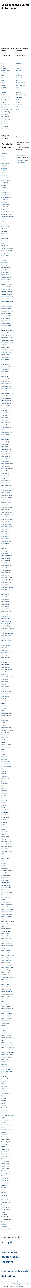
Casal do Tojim (5, 616)
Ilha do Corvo (5, 129)
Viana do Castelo (5, 97)
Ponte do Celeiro (5, 875)
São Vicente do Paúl (6, 1093)
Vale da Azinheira (6, 1137)
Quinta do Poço (5, 1020)
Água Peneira (5, 163)
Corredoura (4, 720)
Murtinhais (4, 827)
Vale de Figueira (5, 1154)
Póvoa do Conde (5, 895)
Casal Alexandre (5, 357)
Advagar (3, 161)
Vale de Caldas (5, 1149)
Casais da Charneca (6, 289)
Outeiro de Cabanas (6, 846)
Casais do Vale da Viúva (7, 330)
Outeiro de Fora (5, 849)
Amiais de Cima (5, 207)
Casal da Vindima (6, 485)
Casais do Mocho (6, 325)
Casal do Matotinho (6, 577)
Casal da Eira (4, 417)
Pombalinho (4, 868)
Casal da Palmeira (6, 459)
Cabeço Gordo (5, 255)
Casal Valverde (5, 696)
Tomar (18, 102)
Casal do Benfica (5, 536)
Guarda (3, 80)
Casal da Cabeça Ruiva (7, 393)
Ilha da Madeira (5, 104)
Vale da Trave (5, 1144)
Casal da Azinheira (6, 383)
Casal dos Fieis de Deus (7, 628)
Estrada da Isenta (6, 744)
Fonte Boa (4, 759)
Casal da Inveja (5, 444)
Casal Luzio (4, 660)
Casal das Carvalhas (6, 495)
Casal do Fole (5, 563)
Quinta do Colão (5, 1006)
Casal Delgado (5, 529)
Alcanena (18, 63)
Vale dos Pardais (5, 1173)
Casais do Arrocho (6, 320)
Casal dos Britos (5, 623)
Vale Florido (4, 1178)
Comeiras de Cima (6, 715)
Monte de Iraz (5, 812)
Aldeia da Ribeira (6, 178)
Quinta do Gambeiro (7, 1008)
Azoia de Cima (5, 228)
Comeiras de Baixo (6, 713)
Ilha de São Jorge (5, 119)
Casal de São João (6, 524)
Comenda (4, 718)
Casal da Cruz (5, 415)
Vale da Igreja (5, 1139)
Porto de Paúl (5, 878)
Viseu (2, 102)
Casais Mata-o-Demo (7, 340)
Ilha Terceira (4, 114)
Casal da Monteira (6, 456)
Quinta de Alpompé (6, 958)
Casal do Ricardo (5, 609)
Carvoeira (4, 262)
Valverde (3, 1192)
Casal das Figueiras (6, 500)
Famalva (3, 752)
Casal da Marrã (5, 454)
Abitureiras (4, 153)
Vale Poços (4, 1185)
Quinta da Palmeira (6, 936)
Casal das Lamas (5, 502)
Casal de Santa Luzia (6, 517)
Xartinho (3, 1224)
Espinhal (3, 740)
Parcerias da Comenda (7, 856)
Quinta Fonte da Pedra (7, 1052)
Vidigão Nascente (6, 1207)
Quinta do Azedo (6, 989)
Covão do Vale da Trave (7, 730)
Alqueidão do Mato (6, 195)
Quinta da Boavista (6, 904)
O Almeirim (4, 832)
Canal (2, 258)
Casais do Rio (5, 328)
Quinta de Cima (5, 962)
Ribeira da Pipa (5, 1069)
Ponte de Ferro (5, 873)
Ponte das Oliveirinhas (7, 870)
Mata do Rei (4, 800)
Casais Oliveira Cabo (7, 350)
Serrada (3, 1098)
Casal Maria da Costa (7, 662)
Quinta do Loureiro (6, 1016)
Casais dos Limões (6, 335)
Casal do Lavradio (6, 570)
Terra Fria (4, 1110)
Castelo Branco (5, 70)
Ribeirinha (4, 1076)
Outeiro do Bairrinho (7, 851)
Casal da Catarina (6, 400)
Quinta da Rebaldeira (7, 941)
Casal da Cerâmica (6, 403)
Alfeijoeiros (4, 182)
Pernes (3, 861)
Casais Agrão (4, 265)
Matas (3, 802)
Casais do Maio (5, 323)
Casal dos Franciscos (7, 633)
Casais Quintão (5, 354)
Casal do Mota (5, 589)
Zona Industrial (5, 1229)
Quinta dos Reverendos (7, 1047)
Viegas (3, 1212)
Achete (3, 158)
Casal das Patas (5, 505)
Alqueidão (4, 192)
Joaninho (3, 781)
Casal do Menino (6, 582)
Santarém (4, 92)
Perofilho (3, 863)
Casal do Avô (5, 531)
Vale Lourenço (5, 1180)
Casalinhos (4, 701)
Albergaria (4, 165)
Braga (3, 66)
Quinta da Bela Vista (6, 902)
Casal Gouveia (5, 650)
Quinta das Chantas (6, 953)
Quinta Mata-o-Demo (7, 1054)
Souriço (3, 1105)
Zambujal (4, 1226)
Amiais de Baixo (5, 204)
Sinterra (3, 1100)
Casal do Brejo (5, 538)
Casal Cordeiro (5, 374)
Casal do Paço (5, 597)
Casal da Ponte (5, 461)
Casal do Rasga (5, 604)
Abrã (2, 156)
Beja (2, 63)
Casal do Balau (5, 534)
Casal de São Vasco (6, 526)
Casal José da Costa (6, 652)
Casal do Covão (5, 558)
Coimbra (3, 73)
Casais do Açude (5, 318)
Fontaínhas (4, 756)
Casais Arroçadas (6, 267)
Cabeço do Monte (6, 253)
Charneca (4, 708)
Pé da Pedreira (5, 858)
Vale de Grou (5, 1156)
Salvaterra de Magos (21, 95)
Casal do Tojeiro (5, 614)
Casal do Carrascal (6, 541)
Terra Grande (5, 1113)
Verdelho (3, 1205)
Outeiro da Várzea (6, 841)
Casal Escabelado (6, 645)
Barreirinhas (4, 238)
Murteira (3, 824)
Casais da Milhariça (6, 306)
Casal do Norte (5, 594)
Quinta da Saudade (6, 943)
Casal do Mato (5, 575)
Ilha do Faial (4, 124)
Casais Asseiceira (6, 270)
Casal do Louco (5, 572)
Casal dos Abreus (6, 621)
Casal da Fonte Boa (6, 432)
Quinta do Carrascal (6, 996)
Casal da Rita (4, 471)
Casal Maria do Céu (6, 664)
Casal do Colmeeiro (6, 555)
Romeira (3, 1083)
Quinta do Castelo (6, 999)
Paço (2, 853)
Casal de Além (5, 509)
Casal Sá (3, 684)
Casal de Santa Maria (7, 519)
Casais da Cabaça (6, 284)
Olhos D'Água (5, 836)
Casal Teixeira (5, 686)
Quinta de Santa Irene (7, 967)
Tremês (3, 1122)
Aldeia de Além (5, 180)
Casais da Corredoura (7, 294)
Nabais (3, 829)
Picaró (3, 865)
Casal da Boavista (6, 391)
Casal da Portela (5, 466)
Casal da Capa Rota (6, 398)
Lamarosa (4, 786)
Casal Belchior (5, 359)
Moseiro (3, 819)
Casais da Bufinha (6, 282)
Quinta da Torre (5, 950)
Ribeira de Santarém (6, 1071)
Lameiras (3, 788)
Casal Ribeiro (5, 681)
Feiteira (3, 754)
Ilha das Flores (5, 126)
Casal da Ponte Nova (7, 463)
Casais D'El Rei (5, 274)
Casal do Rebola (5, 606)
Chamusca (19, 75)
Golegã (18, 87)
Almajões (4, 187)
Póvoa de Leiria (5, 890)
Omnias (3, 839)
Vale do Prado (5, 1168)
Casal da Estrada (5, 422)
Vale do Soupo (5, 1171)
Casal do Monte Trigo (7, 587)
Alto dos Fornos (5, 202)
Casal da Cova (5, 413)
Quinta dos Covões (6, 1042)
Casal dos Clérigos (6, 626)
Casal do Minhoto (6, 585)
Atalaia (3, 221)
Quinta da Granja (6, 924)
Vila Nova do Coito (6, 1219)
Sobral (3, 1103)
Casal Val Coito (5, 689)
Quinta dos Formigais (7, 1045)
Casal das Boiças (5, 492)
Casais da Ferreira (6, 299)
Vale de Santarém (6, 1159)
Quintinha (4, 1064)
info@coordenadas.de (17, 1286)
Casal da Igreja (5, 442)
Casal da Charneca (6, 405)
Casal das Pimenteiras (7, 507)
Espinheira (4, 742)
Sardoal (18, 99)
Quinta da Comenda (6, 914)
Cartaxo (18, 73)
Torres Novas (19, 104)
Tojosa (3, 1117)
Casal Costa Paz (5, 379)
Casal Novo (4, 674)
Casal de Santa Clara (6, 512)
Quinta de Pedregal (6, 965)
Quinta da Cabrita (6, 907)
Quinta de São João (6, 970)
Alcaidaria (4, 168)
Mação (18, 90)
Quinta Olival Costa (6, 1057)
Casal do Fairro (5, 560)
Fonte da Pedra (5, 761)
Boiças (3, 243)
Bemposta (4, 241)
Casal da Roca (5, 473)
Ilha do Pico (4, 121)
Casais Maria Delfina (7, 337)
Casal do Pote (5, 601)
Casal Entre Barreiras (7, 643)
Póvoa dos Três (5, 897)
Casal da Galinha (5, 439)
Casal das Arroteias (6, 490)
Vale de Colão (5, 1151)
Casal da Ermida (5, 420)
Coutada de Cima (6, 727)
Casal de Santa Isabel (7, 514)
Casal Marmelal (5, 667)
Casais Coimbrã (5, 272)
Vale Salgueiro (5, 1188)
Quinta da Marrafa (6, 928)
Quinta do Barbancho (7, 991)
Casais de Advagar (6, 313)
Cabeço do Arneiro (6, 250)
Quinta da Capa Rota (7, 909)
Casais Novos (5, 347)
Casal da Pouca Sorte (7, 468)
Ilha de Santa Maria (6, 109)
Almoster (3, 190)
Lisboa (3, 85)
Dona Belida (4, 737)
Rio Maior (19, 92)
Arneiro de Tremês (6, 214)
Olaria (3, 834)
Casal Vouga (4, 698)
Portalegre (4, 87)
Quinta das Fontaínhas (7, 955)
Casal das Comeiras (6, 497)
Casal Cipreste (5, 369)
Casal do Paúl (5, 599)
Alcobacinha (4, 175)
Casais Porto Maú (6, 352)
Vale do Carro (5, 1163)
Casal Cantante (5, 364)
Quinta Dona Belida (6, 1033)
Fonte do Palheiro (6, 766)
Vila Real (3, 99)
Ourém (18, 109)
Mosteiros (4, 822)
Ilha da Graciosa (5, 116)
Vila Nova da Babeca (7, 1217)
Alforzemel (4, 185)
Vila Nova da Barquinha (22, 107)
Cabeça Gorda (5, 245)
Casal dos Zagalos (6, 640)
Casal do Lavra (5, 568)
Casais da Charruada (7, 291)
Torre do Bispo (5, 1120)
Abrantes (18, 61)
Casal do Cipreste (6, 553)
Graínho (3, 773)
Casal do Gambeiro (6, 565)
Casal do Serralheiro (6, 611)
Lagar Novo (4, 783)
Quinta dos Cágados (6, 1035)
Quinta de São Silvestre (7, 977)
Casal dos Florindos (6, 631)
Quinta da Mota (5, 933)
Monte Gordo (5, 815)
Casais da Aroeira (6, 277)
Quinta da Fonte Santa (7, 921)
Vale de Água (5, 1146)
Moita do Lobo (5, 810)
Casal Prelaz (4, 679)
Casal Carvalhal (5, 367)
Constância (19, 78)
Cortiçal (3, 725)
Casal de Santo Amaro (7, 522)
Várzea (3, 1197)
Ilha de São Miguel (6, 112)
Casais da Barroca (6, 279)
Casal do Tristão (5, 618)
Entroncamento (20, 82)
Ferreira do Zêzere (21, 85)
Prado (3, 899)
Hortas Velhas (5, 778)
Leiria (2, 82)
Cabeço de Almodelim (7, 248)
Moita (3, 807)
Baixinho (3, 236)
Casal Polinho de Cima (7, 677)
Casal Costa (4, 376)
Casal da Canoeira (6, 396)
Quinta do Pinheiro (6, 1018)
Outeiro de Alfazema (7, 844)
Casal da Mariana (6, 449)
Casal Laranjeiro (5, 657)
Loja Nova (4, 790)
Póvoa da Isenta (5, 882)
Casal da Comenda (6, 410)
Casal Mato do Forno (7, 672)
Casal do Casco (5, 543)
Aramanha (4, 209)
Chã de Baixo (5, 706)
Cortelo (3, 723)
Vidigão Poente (5, 1209)
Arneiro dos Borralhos (7, 216)
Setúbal (3, 95)
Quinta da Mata (5, 931)
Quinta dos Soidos (6, 1050)
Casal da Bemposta (6, 388)
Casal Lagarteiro (5, 655)
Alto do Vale (4, 199)
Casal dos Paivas (5, 638)
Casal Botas (4, 362)
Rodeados (4, 1081)
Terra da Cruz (5, 1108)
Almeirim (18, 66)
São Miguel (4, 1091)
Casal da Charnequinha (7, 408)
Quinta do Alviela (6, 987)
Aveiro (3, 61)
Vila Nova (4, 1214)
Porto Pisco (4, 880)
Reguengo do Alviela (7, 1067)
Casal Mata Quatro (6, 669)
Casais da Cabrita (6, 287)
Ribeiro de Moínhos (6, 1079)
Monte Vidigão (5, 817)
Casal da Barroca (6, 386)
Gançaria (3, 771)
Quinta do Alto (5, 984)
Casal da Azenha (5, 381)
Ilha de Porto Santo (6, 107)
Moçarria (3, 805)
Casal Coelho (4, 371)
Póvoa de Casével (6, 887)
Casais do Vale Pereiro (7, 333)
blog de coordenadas (23, 1284)
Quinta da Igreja (5, 926)
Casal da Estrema (6, 425)
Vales (2, 1190)
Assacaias (4, 219)
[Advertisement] (15, 30)
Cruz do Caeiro (5, 732)
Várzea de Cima (5, 1202)
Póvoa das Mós (5, 885)
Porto (2, 90)
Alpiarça (18, 68)
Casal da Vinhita (5, 488)
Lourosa (3, 795)
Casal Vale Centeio (6, 691)
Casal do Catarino (6, 546)
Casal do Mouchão (6, 592)
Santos (3, 1088)
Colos (2, 710)
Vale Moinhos (5, 1183)
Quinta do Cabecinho (7, 994)
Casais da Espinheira (7, 296)
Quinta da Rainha (6, 938)
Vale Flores (4, 1176)
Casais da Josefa (5, 304)
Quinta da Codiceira (6, 911)
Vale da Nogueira (6, 1142)
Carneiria (3, 260)
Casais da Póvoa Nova (7, 311)
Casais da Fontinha (7, 301)
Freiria (3, 769)
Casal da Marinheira (6, 451)
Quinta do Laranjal (6, 1013)
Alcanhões (4, 173)
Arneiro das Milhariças (7, 212)
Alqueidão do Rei (6, 197)
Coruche (18, 80)
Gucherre (4, 776)
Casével (3, 703)
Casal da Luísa (5, 446)
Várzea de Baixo (5, 1200)
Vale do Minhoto (5, 1166)
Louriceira (4, 793)
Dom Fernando (5, 735)
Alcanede (3, 170)
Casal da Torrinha (6, 483)
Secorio (3, 1096)
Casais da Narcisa (6, 308)
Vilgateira (4, 1222)
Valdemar (4, 1134)
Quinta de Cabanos (6, 960)
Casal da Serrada (5, 480)
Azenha (3, 224)
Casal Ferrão (4, 647)
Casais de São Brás (6, 316)
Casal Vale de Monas (7, 694)
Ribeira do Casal (5, 1074)
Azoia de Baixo (5, 226)
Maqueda (4, 798)
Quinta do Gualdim (6, 1011)
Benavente (19, 70)
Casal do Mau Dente (6, 580)
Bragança (4, 68)
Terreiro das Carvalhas (7, 1115)
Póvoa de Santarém (6, 892)
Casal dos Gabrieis (6, 635)
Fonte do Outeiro (6, 764)
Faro (2, 78)
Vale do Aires (5, 1161)
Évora (3, 75)
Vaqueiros (4, 1195)
